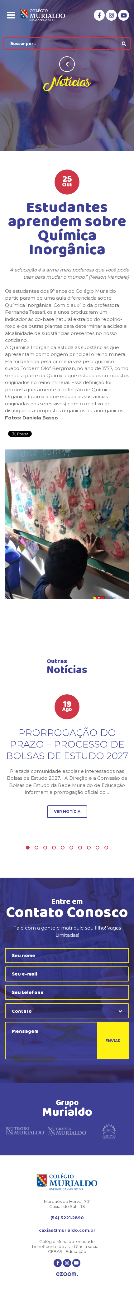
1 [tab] (28, 847)
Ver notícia (67, 811)
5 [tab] (63, 847)
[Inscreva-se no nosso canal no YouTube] (123, 15)
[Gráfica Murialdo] (67, 1132)
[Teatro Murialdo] (25, 1132)
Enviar (113, 1040)
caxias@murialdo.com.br (67, 1230)
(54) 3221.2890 (67, 1217)
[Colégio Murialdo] (47, 15)
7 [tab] (80, 847)
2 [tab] (36, 847)
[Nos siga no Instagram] (111, 15)
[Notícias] (67, 524)
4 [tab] (54, 847)
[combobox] (67, 1011)
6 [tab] (71, 847)
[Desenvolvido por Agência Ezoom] (67, 1274)
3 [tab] (45, 847)
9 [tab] (97, 847)
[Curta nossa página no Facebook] (99, 15)
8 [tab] (89, 847)
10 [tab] (106, 847)
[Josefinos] (109, 1132)
